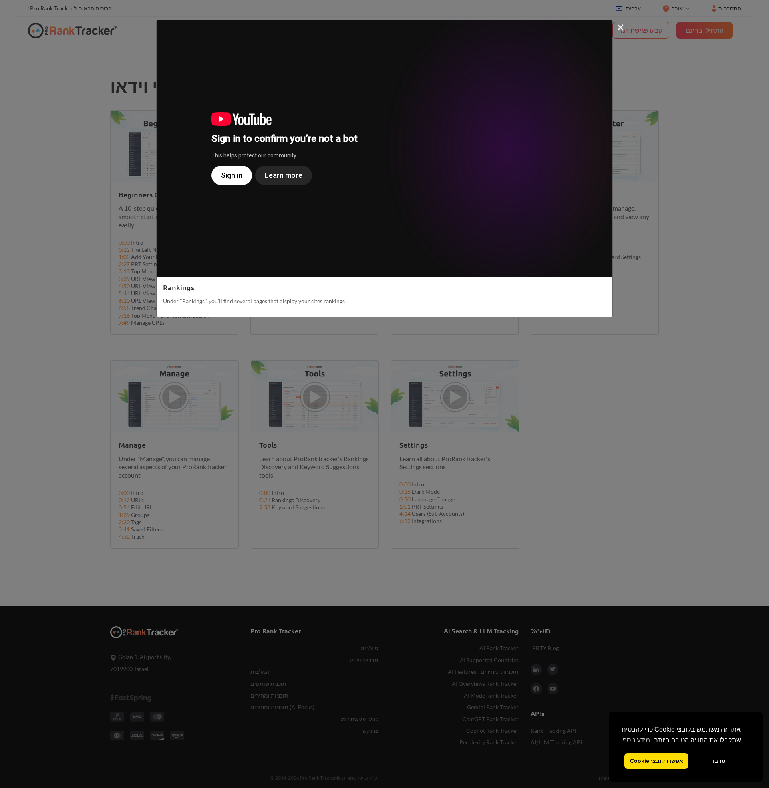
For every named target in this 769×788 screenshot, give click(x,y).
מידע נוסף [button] (636, 740)
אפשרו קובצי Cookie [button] (656, 761)
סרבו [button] (719, 761)
